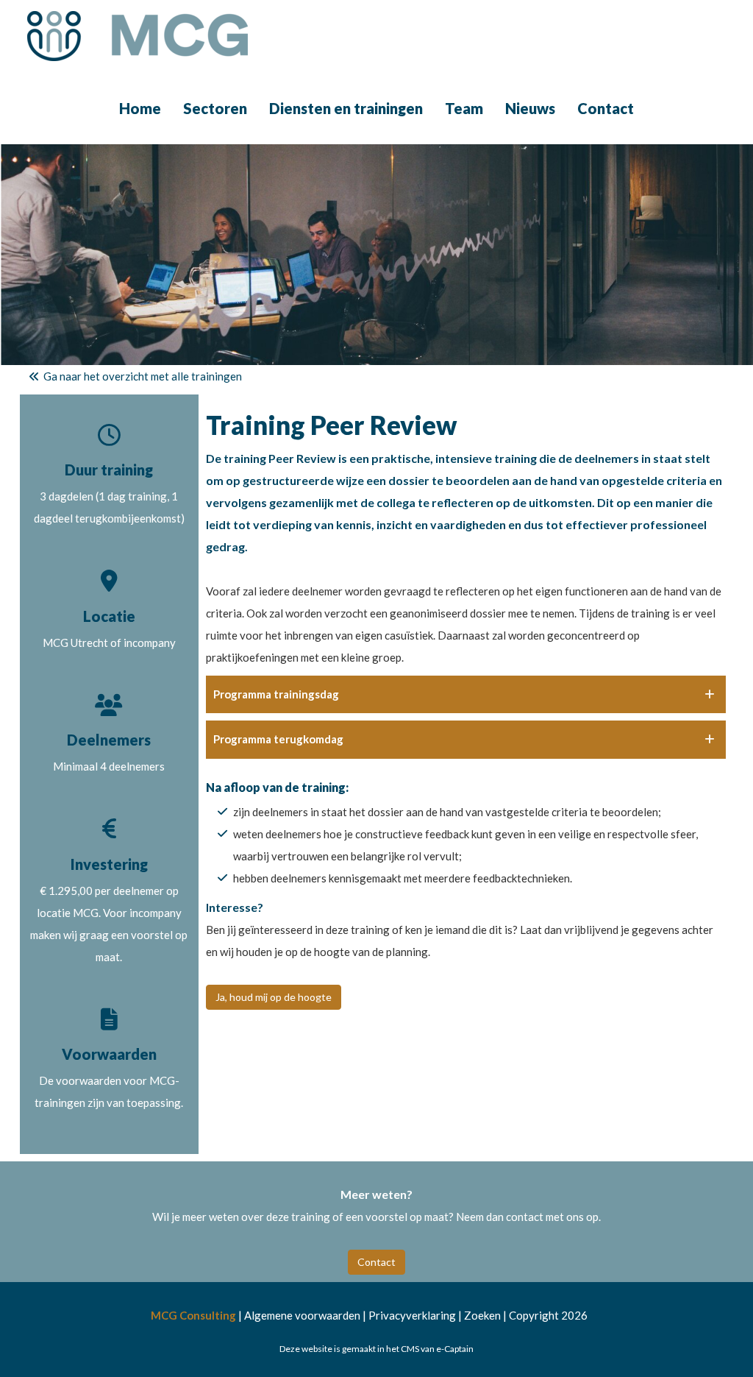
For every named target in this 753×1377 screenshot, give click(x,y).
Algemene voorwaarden (302, 1315)
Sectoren (215, 108)
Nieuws (530, 108)
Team (464, 108)
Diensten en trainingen (346, 108)
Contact (605, 108)
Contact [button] (376, 1262)
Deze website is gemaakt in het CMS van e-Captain (376, 1348)
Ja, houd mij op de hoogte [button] (273, 997)
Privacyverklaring (412, 1315)
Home (140, 108)
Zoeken (482, 1315)
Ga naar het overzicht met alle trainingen (141, 376)
